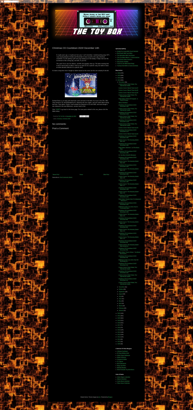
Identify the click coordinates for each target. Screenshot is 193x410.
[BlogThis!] (82, 116)
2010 (119, 341)
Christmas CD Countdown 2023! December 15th (127, 173)
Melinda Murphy (121, 367)
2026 (119, 73)
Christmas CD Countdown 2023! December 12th (127, 196)
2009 (119, 344)
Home (81, 174)
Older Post (106, 174)
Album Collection (121, 379)
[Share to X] (84, 116)
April (120, 303)
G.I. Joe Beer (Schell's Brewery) (127, 155)
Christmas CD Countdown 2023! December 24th (127, 105)
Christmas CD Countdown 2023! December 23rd (127, 113)
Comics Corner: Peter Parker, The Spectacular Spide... (128, 84)
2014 (119, 332)
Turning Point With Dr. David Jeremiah (127, 65)
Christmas (59, 118)
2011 (119, 339)
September (122, 291)
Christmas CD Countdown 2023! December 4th (127, 256)
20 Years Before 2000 (123, 353)
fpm (100, 397)
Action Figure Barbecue (123, 355)
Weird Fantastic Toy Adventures (125, 369)
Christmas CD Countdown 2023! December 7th (127, 234)
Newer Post (56, 174)
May (120, 301)
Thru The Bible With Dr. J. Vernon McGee (128, 57)
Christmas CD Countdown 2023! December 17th (127, 158)
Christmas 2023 (66, 118)
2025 (119, 75)
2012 (119, 337)
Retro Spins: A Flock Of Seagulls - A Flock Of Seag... (128, 99)
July (120, 296)
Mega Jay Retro (121, 365)
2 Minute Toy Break (122, 351)
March (121, 305)
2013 (119, 334)
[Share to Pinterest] (88, 116)
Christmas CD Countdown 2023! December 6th (127, 241)
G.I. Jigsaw (120, 361)
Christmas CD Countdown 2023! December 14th (127, 181)
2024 (119, 77)
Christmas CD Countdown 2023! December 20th (127, 136)
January (121, 310)
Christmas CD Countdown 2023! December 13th (127, 188)
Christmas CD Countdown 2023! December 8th (127, 226)
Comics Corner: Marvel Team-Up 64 (128, 127)
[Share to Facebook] (86, 116)
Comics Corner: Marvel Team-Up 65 (128, 92)
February (121, 308)
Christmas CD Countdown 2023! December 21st (127, 130)
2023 (119, 80)
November (122, 287)
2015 (119, 330)
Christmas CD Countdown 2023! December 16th (127, 165)
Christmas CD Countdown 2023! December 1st (127, 279)
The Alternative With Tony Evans (126, 55)
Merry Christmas (123, 102)
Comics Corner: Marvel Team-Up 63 (128, 134)
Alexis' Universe (121, 357)
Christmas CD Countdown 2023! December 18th (127, 152)
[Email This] (80, 116)
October (121, 289)
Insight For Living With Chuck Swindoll (127, 51)
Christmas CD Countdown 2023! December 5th (127, 249)
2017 (119, 325)
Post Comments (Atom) (66, 177)
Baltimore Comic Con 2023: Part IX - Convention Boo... (128, 207)
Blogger (110, 397)
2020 (119, 318)
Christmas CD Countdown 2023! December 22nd (127, 120)
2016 (119, 327)
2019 (119, 320)
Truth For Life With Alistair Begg (125, 63)
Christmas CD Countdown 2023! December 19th (127, 144)
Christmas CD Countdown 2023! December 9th (127, 218)
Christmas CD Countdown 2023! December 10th (127, 211)
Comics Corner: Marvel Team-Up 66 (128, 90)
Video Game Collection (123, 383)
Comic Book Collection (123, 381)
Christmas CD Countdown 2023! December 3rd (127, 264)
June (120, 298)
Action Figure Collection (123, 377)
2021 (119, 315)
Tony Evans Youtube (122, 61)
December (122, 82)
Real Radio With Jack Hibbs (124, 53)
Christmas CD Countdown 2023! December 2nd (127, 272)
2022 (119, 313)
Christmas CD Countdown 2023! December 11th (127, 203)
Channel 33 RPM (122, 359)
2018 (119, 323)
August (121, 294)
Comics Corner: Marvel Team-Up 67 (128, 88)
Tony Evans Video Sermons (124, 59)
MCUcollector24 (121, 363)
